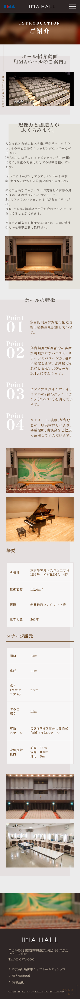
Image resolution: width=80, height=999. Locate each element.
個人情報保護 (21, 975)
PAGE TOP (68, 992)
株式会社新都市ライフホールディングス (39, 969)
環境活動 (18, 982)
